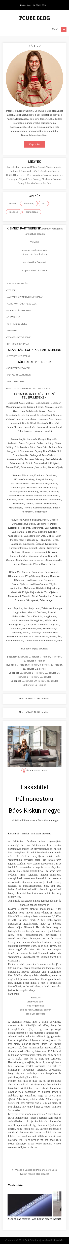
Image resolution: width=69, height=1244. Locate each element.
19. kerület (27, 680)
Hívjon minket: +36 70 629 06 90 (33, 5)
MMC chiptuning (16, 382)
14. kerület (37, 672)
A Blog (38, 127)
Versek (11, 290)
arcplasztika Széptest (34, 262)
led (43, 203)
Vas (33, 183)
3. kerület (45, 656)
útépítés (13, 211)
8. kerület (33, 664)
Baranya (25, 167)
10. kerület (56, 664)
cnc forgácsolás (17, 284)
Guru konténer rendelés (22, 304)
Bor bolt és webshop (19, 310)
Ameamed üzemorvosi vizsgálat (25, 297)
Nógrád (23, 179)
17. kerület (32, 676)
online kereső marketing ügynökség (28, 388)
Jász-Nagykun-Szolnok (39, 175)
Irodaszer (35, 997)
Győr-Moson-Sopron (48, 171)
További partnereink (19, 337)
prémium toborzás (35, 1013)
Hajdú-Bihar (12, 175)
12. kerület (40, 668)
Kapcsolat (34, 144)
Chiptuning (13, 317)
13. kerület (25, 672)
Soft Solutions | (44, 1240)
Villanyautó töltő (35, 1001)
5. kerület (29, 660)
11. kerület (28, 668)
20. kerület (39, 680)
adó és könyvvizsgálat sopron (35, 1009)
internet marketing (18, 356)
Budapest (15, 171)
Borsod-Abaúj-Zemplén (50, 167)
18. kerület (45, 676)
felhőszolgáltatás (18, 344)
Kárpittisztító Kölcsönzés (34, 270)
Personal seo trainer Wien (34, 250)
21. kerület (52, 680)
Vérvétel (34, 242)
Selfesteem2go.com (18, 368)
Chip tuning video (17, 324)
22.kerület (28, 685)
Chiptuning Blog (42, 110)
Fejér (34, 171)
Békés (34, 167)
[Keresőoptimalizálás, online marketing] (34, 18)
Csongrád (25, 171)
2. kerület (34, 656)
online (12, 203)
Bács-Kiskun (14, 167)
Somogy (37, 179)
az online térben (38, 119)
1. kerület (23, 656)
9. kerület (44, 664)
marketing (29, 203)
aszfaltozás (32, 211)
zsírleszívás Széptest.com (34, 254)
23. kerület (40, 685)
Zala (49, 183)
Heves (23, 175)
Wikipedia (12, 331)
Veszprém (41, 183)
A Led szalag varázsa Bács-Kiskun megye (30, 1219)
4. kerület (56, 656)
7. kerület (22, 664)
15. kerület (50, 672)
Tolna (28, 183)
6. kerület (40, 660)
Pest (30, 179)
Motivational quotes (19, 375)
